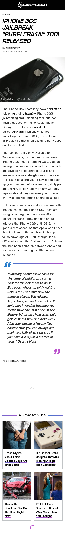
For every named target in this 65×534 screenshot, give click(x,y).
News (6, 15)
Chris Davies (13, 48)
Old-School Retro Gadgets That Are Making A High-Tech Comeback (47, 458)
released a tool (39, 127)
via (5, 361)
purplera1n (18, 132)
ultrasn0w (29, 113)
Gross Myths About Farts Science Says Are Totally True (16, 458)
